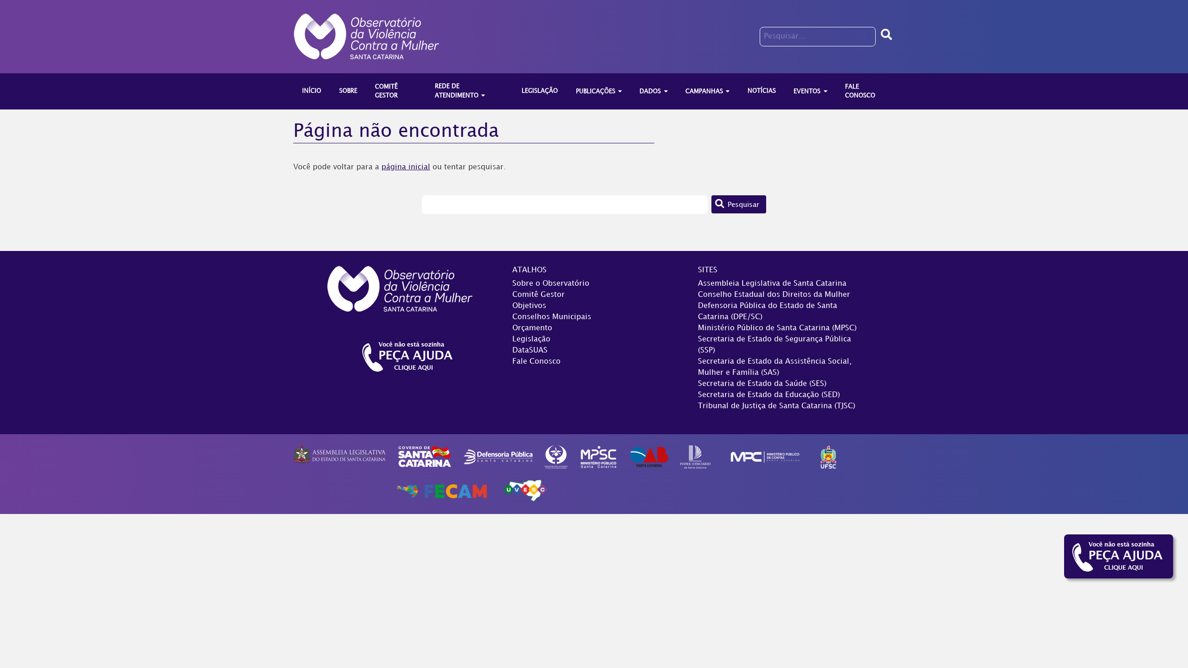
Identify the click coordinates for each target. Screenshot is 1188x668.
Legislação (531, 339)
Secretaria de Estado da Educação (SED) (769, 395)
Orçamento (532, 328)
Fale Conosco (536, 361)
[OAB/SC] (649, 456)
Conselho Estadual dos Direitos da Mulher (774, 294)
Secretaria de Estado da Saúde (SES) (762, 383)
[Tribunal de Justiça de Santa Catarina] (695, 456)
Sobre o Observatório (550, 283)
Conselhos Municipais (551, 317)
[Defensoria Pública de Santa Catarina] (498, 456)
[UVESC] (525, 491)
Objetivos (529, 305)
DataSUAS (530, 350)
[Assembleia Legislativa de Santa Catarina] (339, 454)
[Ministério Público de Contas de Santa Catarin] (765, 456)
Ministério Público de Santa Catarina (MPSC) (777, 328)
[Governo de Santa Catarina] (424, 456)
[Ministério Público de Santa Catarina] (599, 456)
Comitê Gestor (538, 294)
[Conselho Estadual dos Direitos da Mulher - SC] (556, 456)
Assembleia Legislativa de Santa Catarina (772, 283)
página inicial (405, 167)
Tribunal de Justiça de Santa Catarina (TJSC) (776, 406)
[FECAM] (442, 491)
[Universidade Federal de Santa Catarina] (828, 456)
